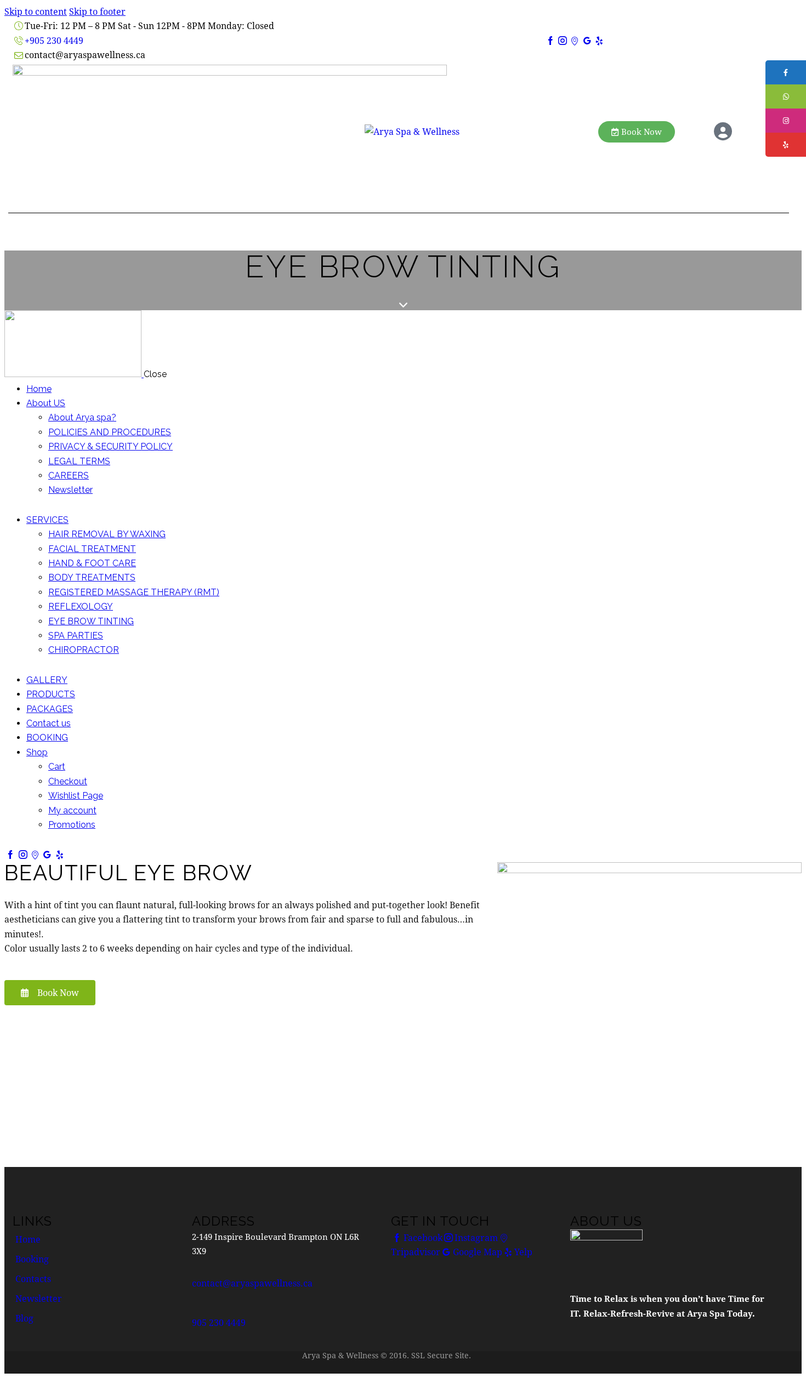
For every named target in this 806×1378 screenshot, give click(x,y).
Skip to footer (97, 11)
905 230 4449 (219, 1322)
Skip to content (35, 11)
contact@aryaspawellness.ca (252, 1283)
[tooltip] (785, 72)
